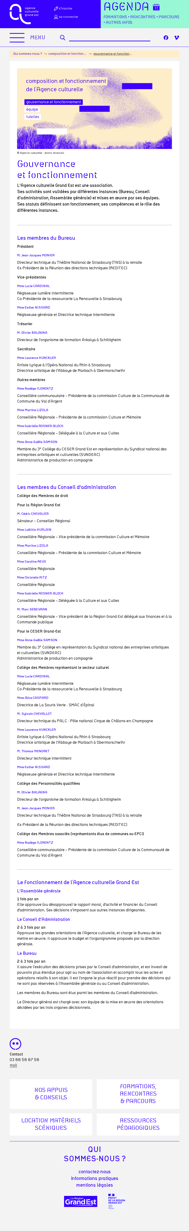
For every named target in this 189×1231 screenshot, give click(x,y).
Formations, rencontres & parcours (138, 1094)
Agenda (126, 7)
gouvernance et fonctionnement (53, 102)
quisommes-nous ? (95, 1154)
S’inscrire (65, 8)
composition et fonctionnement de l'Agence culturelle (67, 53)
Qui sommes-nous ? (27, 53)
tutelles (32, 117)
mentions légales (94, 1185)
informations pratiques (94, 1178)
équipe (32, 109)
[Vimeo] (176, 37)
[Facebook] (166, 37)
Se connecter (68, 16)
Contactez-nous (95, 1172)
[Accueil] (24, 14)
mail (13, 1065)
